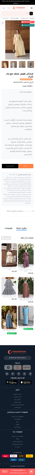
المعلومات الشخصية (17, 416)
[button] (26, 382)
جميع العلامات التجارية (17, 405)
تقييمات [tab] (8, 228)
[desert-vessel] (8, 367)
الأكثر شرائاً (17, 399)
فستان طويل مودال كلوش (26, 299)
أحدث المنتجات (17, 397)
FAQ (17, 439)
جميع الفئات (17, 407)
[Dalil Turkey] (27, 367)
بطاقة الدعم (17, 427)
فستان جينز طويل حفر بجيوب (9, 331)
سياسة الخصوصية (17, 444)
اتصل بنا (17, 447)
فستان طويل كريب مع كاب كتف (25, 270)
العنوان (17, 424)
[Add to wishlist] (3, 23)
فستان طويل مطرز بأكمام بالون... (9, 268)
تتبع (17, 422)
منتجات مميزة (17, 394)
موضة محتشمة (15, 18)
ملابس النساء (24, 18)
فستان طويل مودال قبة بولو (26, 327)
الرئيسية (32, 18)
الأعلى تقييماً (17, 402)
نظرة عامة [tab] (21, 228)
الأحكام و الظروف (17, 441)
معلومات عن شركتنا (17, 436)
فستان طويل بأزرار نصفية (9, 297)
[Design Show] (17, 367)
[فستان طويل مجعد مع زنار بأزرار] (17, 39)
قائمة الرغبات (17, 419)
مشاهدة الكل (7, 237)
